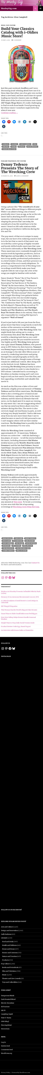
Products (5, 960)
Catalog (6, 144)
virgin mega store (9, 149)
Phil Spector (27, 545)
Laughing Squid (7, 1014)
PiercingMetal (6, 1025)
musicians (6, 545)
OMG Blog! (5, 1021)
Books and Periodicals (10, 967)
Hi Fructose (5, 1007)
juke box (6, 146)
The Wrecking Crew (23, 548)
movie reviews (31, 543)
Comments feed (7, 1050)
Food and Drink (7, 942)
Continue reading (9, 113)
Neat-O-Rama (6, 1018)
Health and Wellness (9, 945)
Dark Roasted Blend (8, 999)
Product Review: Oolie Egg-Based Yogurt (16, 626)
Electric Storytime (7, 1003)
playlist (22, 146)
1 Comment (17, 40)
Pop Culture (10, 25)
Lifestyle (4, 938)
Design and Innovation (9, 930)
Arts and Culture (7, 927)
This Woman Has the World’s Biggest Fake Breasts (19, 610)
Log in (3, 1042)
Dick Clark (6, 541)
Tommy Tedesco (8, 550)
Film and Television (8, 161)
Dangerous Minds (7, 996)
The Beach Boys (8, 548)
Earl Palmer (30, 541)
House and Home (8, 949)
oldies (13, 146)
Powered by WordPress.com (21, 1072)
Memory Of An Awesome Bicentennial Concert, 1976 (20, 597)
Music (3, 25)
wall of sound (22, 550)
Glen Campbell (25, 144)
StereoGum (5, 1029)
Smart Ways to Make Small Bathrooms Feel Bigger (19, 614)
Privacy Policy (5, 1072)
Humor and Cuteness (10, 953)
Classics (14, 144)
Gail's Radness (6, 934)
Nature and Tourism (9, 956)
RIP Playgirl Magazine (9, 606)
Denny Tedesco (30, 538)
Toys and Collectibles (9, 982)
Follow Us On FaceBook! (11, 910)
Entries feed (5, 1046)
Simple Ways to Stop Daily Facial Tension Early (17, 623)
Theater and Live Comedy (11, 978)
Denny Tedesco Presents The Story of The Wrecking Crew (19, 168)
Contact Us (35, 563)
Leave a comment (22, 176)
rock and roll (32, 146)
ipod (35, 144)
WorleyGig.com (9, 8)
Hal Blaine (19, 543)
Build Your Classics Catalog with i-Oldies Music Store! (19, 32)
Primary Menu (40, 8)
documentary (18, 541)
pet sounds (16, 545)
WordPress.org (6, 1053)
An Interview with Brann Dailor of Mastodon (17, 630)
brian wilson (7, 538)
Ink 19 (3, 1010)
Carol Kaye (18, 538)
